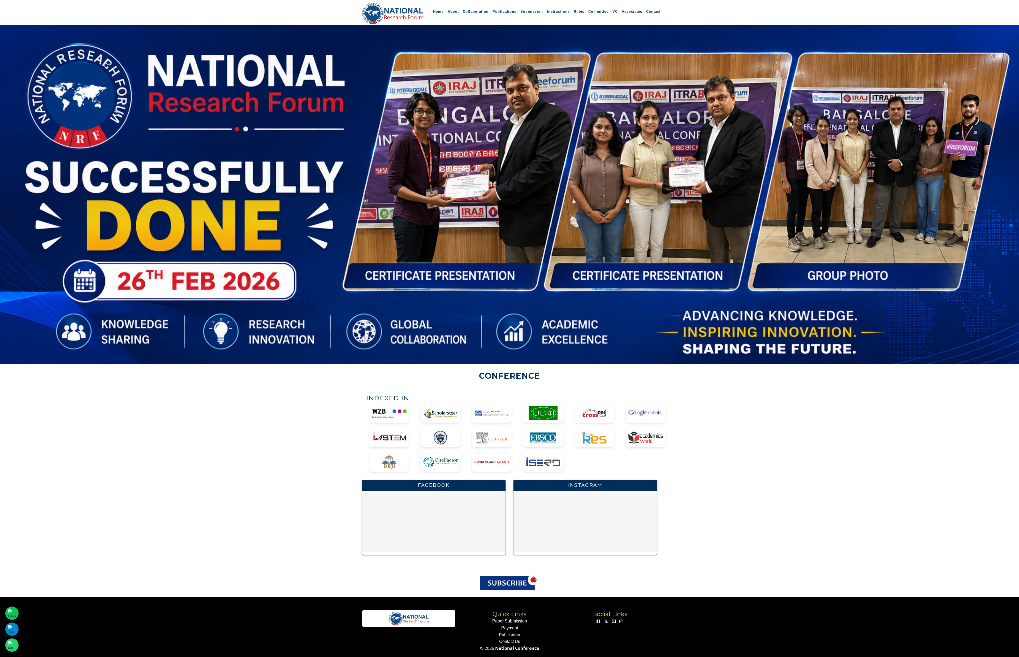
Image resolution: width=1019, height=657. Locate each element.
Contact (653, 12)
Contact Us (509, 641)
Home (438, 12)
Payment (509, 628)
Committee (598, 12)
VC (615, 12)
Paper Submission (509, 621)
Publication (509, 635)
